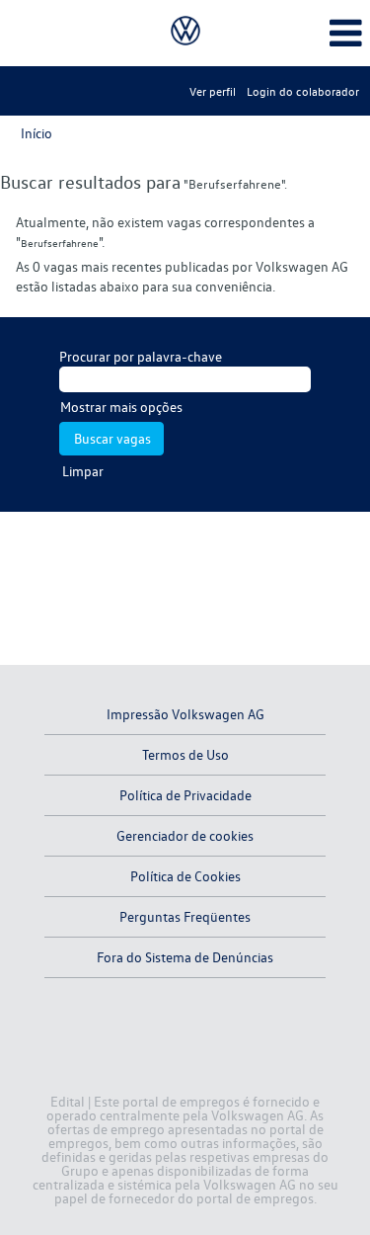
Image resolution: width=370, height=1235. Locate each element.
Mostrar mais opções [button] (121, 406)
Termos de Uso (185, 754)
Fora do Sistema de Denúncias (185, 956)
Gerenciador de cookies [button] (185, 835)
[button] (308, 32)
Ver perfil (212, 91)
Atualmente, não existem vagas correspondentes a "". (165, 231)
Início (36, 132)
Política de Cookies (185, 875)
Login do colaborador (303, 91)
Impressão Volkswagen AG (185, 713)
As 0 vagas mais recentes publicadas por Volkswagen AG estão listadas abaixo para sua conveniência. (182, 276)
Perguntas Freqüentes (185, 916)
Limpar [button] (83, 470)
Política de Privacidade (185, 794)
